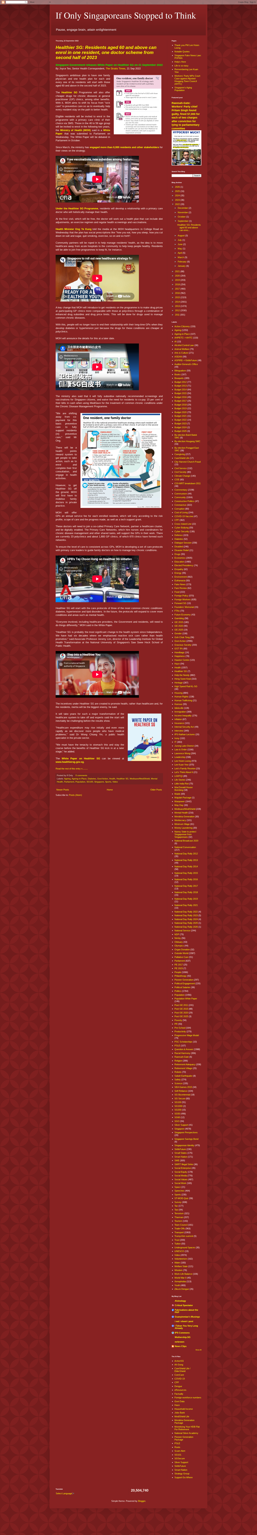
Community (180, 497)
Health (112, 779)
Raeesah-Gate (181, 1057)
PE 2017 (178, 964)
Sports (108, 782)
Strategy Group (181, 1473)
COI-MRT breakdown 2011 (187, 483)
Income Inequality (183, 715)
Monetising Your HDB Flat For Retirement (187, 1428)
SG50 (177, 1113)
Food (176, 592)
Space (177, 1187)
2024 (177, 195)
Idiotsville (178, 708)
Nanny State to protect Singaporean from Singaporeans (185, 834)
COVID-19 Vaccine (183, 516)
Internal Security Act (184, 727)
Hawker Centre (181, 660)
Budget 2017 (180, 401)
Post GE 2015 (181, 1009)
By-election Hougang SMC (187, 441)
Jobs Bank (179, 1412)
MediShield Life (181, 1416)
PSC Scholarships (183, 1041)
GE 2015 (178, 622)
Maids (177, 794)
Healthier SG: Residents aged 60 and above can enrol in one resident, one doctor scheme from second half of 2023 (106, 52)
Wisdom (178, 1270)
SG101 (177, 1454)
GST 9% (178, 648)
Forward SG (180, 603)
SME (176, 1160)
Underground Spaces (184, 1247)
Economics (179, 558)
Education (179, 561)
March (181, 257)
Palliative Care (181, 957)
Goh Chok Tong (182, 637)
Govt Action (102, 779)
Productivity (180, 1031)
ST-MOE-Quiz (181, 1198)
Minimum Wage (182, 824)
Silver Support (181, 1125)
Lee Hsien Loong (182, 761)
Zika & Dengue (181, 1289)
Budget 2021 (180, 416)
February (182, 261)
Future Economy (182, 614)
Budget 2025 (180, 431)
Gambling (179, 618)
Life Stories (179, 779)
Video (115, 782)
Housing (178, 693)
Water (177, 1262)
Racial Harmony (182, 1053)
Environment (180, 577)
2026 (177, 187)
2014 (177, 302)
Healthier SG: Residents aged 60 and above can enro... (189, 227)
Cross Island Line (182, 524)
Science (178, 1083)
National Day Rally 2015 (186, 873)
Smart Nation (180, 1156)
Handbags (179, 652)
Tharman (178, 1217)
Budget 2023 (180, 423)
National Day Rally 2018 (186, 892)
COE (176, 479)
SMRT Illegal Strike (183, 1164)
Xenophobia (180, 1281)
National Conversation (185, 847)
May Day (178, 805)
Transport (179, 1232)
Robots (177, 1072)
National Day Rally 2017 (186, 886)
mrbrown (179, 1341)
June (180, 244)
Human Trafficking (183, 700)
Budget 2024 (180, 427)
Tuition (177, 1243)
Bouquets (179, 378)
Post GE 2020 (181, 1012)
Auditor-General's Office (186, 364)
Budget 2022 (180, 420)
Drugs (177, 554)
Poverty (178, 1020)
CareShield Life (181, 458)
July (180, 240)
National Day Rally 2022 (186, 911)
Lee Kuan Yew (181, 764)
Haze (177, 663)
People (177, 972)
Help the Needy (181, 675)
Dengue (178, 1386)
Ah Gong (178, 1364)
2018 (177, 284)
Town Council (180, 1225)
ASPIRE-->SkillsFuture (185, 360)
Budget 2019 (180, 408)
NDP (176, 934)
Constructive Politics (184, 501)
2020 (177, 275)
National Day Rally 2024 (186, 919)
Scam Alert (179, 1451)
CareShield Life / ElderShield (182, 1369)
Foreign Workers (182, 599)
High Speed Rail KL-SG (185, 686)
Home (110, 789)
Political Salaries (182, 987)
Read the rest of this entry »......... (72, 768)
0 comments (81, 775)
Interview (178, 730)
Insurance (179, 723)
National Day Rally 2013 (186, 860)
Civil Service (180, 468)
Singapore (99, 782)
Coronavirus (180, 505)
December (183, 208)
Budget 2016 (180, 397)
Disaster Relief (181, 550)
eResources (180, 1390)
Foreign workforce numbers (187, 1397)
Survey (177, 1202)
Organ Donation (182, 949)
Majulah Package (182, 797)
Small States (180, 1153)
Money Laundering (183, 828)
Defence (178, 535)
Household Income (183, 1409)
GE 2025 (178, 629)
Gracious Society (182, 645)
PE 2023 (178, 968)
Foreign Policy (181, 595)
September (183, 221)
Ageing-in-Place (79, 779)
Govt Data (179, 1401)
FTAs (177, 610)
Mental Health (181, 812)
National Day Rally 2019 (186, 899)
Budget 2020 (180, 412)
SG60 (177, 1117)
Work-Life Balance (183, 1274)
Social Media (180, 1175)
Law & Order (180, 749)
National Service (182, 930)
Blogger (141, 1501)
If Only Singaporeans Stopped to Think (126, 15)
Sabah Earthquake (183, 1076)
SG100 (90, 782)
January (182, 266)
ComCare (179, 1375)
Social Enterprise (182, 1168)
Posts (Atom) (75, 795)
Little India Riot (181, 783)
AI (175, 341)
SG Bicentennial (182, 1094)
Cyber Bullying (181, 527)
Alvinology (180, 1301)
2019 (177, 280)
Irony (176, 738)
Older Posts (156, 789)
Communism (180, 493)
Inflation (178, 719)
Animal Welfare (181, 349)
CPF (176, 520)
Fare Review (180, 588)
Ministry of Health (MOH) (75, 130)
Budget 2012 (180, 382)
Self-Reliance (180, 1091)
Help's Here (180, 61)
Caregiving (179, 454)
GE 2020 (178, 626)
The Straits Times (115, 68)
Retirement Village (183, 1068)
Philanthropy (180, 976)
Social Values (181, 1179)
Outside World (181, 953)
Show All (198, 1350)
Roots (177, 1447)
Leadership (179, 757)
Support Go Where (183, 1477)
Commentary (180, 489)
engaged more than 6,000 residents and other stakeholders (124, 147)
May (180, 248)
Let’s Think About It (183, 772)
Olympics (179, 945)
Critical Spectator (184, 1305)
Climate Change (182, 476)
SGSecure (179, 1458)
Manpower (179, 801)
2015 (177, 297)
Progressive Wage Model (186, 1035)
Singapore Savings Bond (186, 1139)
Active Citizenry (182, 326)
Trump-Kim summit (183, 1236)
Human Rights (181, 696)
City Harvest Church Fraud (187, 461)
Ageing (67, 779)
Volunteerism (180, 1258)
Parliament (69, 782)
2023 (177, 200)
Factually (178, 1394)
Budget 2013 (180, 385)
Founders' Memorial (184, 607)
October (182, 216)
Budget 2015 (180, 393)
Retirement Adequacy (184, 1064)
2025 (177, 191)
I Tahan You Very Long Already (186, 1326)
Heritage (178, 682)
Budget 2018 (180, 404)
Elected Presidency (183, 565)
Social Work (180, 1183)
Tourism (178, 1221)
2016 (177, 293)
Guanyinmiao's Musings (187, 1316)
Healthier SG (69, 92)
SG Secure (179, 1098)
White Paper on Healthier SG (81, 758)
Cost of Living (181, 512)
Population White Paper (185, 998)
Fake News (180, 584)
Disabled (178, 546)
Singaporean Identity (184, 1145)
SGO (177, 1121)
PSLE (177, 1045)
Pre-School (179, 1027)
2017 (177, 288)
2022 (177, 204)
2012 (177, 310)
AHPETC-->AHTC (183, 337)
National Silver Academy (186, 1433)
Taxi (176, 1209)
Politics (177, 991)
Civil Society (180, 472)
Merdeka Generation (184, 816)
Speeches (179, 1190)
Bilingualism (180, 370)
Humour (178, 704)
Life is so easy (181, 65)
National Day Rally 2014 (186, 866)
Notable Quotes (182, 51)
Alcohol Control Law (184, 345)
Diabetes (92, 779)
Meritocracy (180, 820)
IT (175, 742)
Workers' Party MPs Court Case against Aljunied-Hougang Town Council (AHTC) (187, 80)
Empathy (178, 569)
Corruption (179, 508)
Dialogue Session (182, 542)
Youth (177, 1285)
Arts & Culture (181, 353)
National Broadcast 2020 (186, 840)
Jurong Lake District (184, 746)
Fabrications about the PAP (186, 1311)
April (180, 253)
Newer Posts (62, 789)
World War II (180, 1277)
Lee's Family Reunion (184, 768)
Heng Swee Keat (182, 679)
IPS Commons (182, 1332)
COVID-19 (179, 1378)
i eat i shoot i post (184, 1321)
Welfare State (181, 1266)
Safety (177, 1079)
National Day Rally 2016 (186, 879)
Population (80, 782)
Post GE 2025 (181, 1016)
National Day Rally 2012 (186, 853)
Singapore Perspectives (186, 1132)
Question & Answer (183, 1049)
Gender (178, 633)
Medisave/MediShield (140, 779)
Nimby (177, 938)
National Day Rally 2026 (186, 927)
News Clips (181, 1346)
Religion (178, 1060)
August (181, 235)
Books (177, 374)
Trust (176, 1240)
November (183, 212)
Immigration (180, 711)
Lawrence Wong (182, 753)
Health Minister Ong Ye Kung (73, 229)
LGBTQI (178, 776)
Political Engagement (184, 983)
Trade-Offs (179, 1228)
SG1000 (178, 1106)
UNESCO (179, 1251)
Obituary (178, 942)
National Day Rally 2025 (186, 923)
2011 (177, 314)
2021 (177, 271)
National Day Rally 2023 (186, 915)
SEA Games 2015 (183, 1087)
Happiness (179, 656)
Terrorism (179, 1213)
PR (176, 1024)
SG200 (177, 1109)
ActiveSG (179, 1361)
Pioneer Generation (183, 979)
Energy (177, 573)
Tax (176, 1206)
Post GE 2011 (181, 1005)
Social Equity (180, 1172)
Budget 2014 (180, 389)
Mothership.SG (183, 1337)
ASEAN (178, 356)
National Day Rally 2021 (186, 905)
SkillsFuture (180, 1149)
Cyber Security (181, 531)
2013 (177, 306)
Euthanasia (179, 580)
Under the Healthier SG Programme (77, 208)
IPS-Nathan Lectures (184, 734)
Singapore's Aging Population (183, 88)
